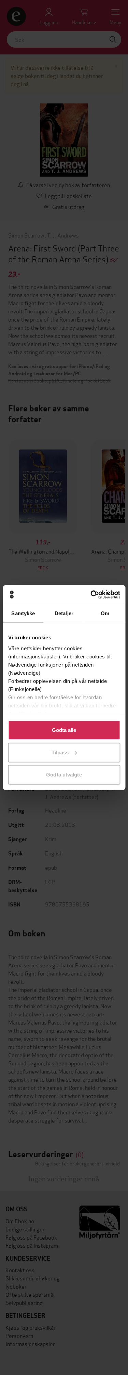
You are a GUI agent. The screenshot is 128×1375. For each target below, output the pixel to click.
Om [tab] (105, 613)
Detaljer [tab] (64, 613)
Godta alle (64, 730)
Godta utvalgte (64, 774)
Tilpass (60, 752)
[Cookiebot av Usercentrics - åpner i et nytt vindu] (91, 594)
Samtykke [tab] (23, 613)
